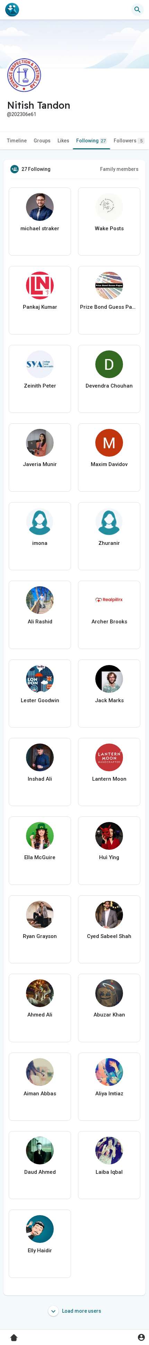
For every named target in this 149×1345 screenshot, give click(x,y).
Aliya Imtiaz (109, 1093)
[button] (141, 1337)
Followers (128, 140)
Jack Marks (109, 700)
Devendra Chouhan (109, 386)
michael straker (39, 228)
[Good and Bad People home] (12, 10)
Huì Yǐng (109, 857)
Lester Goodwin (40, 700)
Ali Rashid (40, 621)
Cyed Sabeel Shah (109, 936)
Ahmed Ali (39, 1015)
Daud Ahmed (40, 1172)
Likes (63, 140)
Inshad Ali (40, 779)
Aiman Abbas (40, 1093)
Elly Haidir (40, 1250)
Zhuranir (109, 543)
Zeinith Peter (40, 386)
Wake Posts (109, 228)
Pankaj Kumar (40, 307)
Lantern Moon (109, 779)
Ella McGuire (39, 857)
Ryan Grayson (40, 936)
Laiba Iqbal (109, 1172)
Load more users (81, 1311)
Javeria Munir (40, 464)
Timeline (17, 140)
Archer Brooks (109, 621)
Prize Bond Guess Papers (109, 307)
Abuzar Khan (109, 1015)
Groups (42, 140)
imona (39, 543)
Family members (119, 169)
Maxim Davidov (109, 464)
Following (91, 140)
